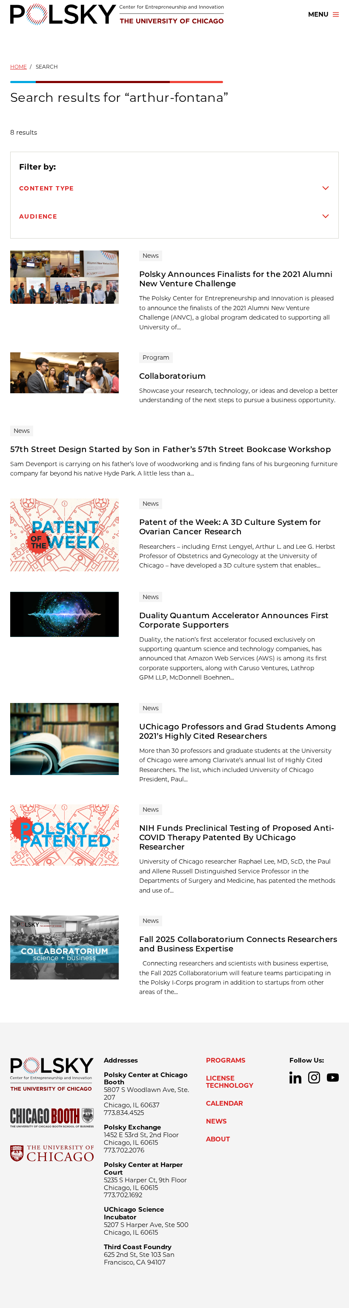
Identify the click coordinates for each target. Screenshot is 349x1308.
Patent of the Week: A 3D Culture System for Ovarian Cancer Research (230, 526)
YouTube (333, 1077)
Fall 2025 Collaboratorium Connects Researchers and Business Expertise (238, 944)
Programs (226, 1060)
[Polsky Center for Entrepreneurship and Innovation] (117, 14)
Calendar (224, 1103)
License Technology (229, 1082)
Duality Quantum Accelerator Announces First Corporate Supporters (234, 620)
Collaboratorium (172, 376)
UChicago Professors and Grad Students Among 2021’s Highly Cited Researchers (238, 731)
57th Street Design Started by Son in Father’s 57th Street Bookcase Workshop (170, 449)
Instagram (314, 1077)
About (218, 1139)
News (216, 1121)
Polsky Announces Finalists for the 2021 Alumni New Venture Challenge (235, 278)
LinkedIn (295, 1077)
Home (18, 66)
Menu (318, 14)
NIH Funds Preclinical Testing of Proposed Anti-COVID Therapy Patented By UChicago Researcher (237, 837)
